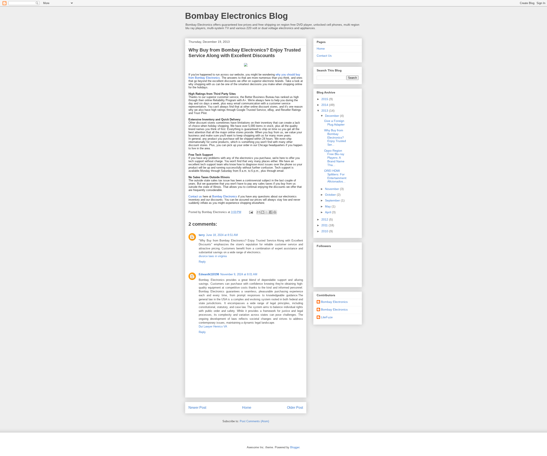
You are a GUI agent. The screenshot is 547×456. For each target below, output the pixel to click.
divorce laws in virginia (213, 256)
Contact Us (324, 55)
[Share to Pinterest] (275, 212)
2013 (325, 110)
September (333, 200)
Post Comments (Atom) (254, 421)
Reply (202, 261)
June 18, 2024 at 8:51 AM (222, 235)
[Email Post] (251, 212)
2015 (325, 99)
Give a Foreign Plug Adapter (334, 122)
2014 (325, 105)
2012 (325, 219)
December (332, 115)
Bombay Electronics (224, 196)
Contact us (195, 196)
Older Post (295, 407)
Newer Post (197, 407)
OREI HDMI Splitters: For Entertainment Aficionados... (335, 176)
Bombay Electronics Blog (236, 16)
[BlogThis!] (262, 212)
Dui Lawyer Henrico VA (213, 326)
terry (202, 235)
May (328, 206)
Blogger (294, 447)
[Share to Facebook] (271, 212)
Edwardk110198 (209, 274)
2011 (325, 225)
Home (246, 407)
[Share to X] (267, 212)
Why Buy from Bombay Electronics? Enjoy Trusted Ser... (335, 137)
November (332, 189)
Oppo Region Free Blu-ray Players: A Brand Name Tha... (334, 158)
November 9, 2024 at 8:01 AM (238, 274)
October (331, 194)
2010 (325, 231)
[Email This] (258, 212)
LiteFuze (327, 317)
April (328, 212)
